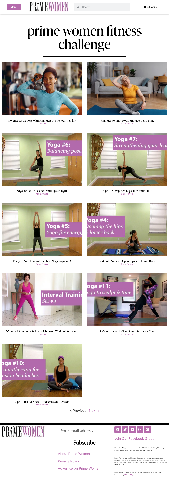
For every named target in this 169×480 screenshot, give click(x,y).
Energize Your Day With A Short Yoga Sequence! (42, 261)
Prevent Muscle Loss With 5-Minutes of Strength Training (42, 120)
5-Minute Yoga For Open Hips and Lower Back (127, 261)
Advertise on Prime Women (79, 468)
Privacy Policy (69, 461)
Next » (94, 411)
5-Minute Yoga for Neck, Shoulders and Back (127, 120)
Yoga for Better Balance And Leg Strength (42, 191)
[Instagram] (140, 429)
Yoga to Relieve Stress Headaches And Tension (41, 402)
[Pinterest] (147, 429)
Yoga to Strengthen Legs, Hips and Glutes (127, 191)
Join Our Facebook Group (134, 439)
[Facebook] (117, 429)
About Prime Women (74, 454)
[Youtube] (132, 429)
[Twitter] (125, 429)
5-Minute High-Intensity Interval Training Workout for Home (42, 331)
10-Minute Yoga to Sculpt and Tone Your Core (127, 331)
